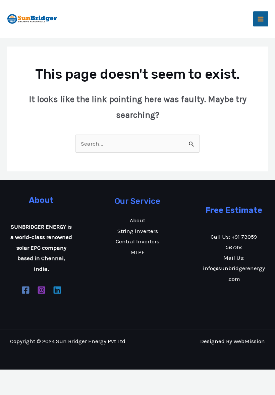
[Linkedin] (57, 290)
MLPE (137, 252)
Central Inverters (137, 241)
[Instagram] (41, 290)
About (137, 220)
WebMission (249, 341)
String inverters (137, 231)
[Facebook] (25, 290)
